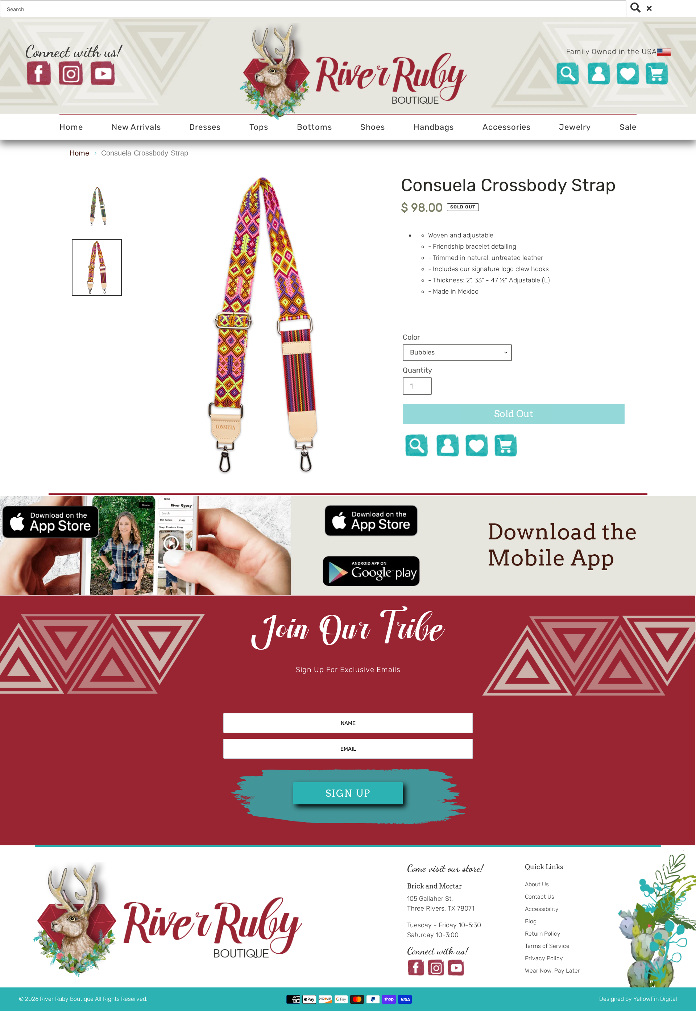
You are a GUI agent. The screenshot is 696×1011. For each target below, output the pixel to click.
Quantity (417, 370)
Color (411, 337)
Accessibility (542, 909)
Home (79, 153)
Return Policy (542, 933)
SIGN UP (348, 793)
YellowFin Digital (655, 998)
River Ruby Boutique (67, 998)
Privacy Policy (544, 958)
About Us (537, 884)
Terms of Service (547, 945)
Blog (530, 921)
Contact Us (539, 896)
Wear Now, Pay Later (552, 970)
